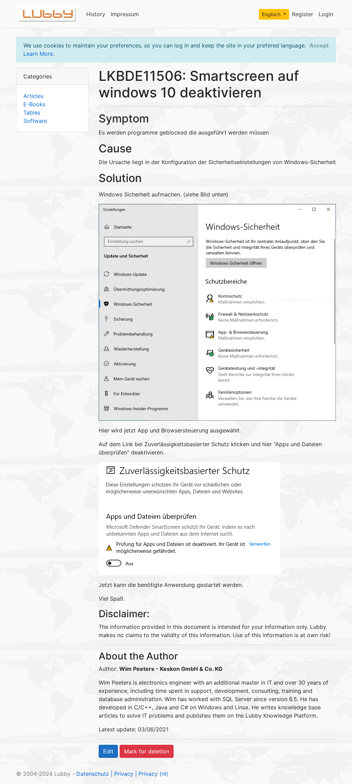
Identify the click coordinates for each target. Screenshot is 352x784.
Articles (33, 96)
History (95, 14)
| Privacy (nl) (151, 773)
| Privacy (122, 773)
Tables (31, 112)
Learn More (38, 53)
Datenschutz (92, 773)
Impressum (125, 14)
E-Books (34, 104)
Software (35, 120)
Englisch (272, 14)
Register (302, 14)
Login (326, 14)
